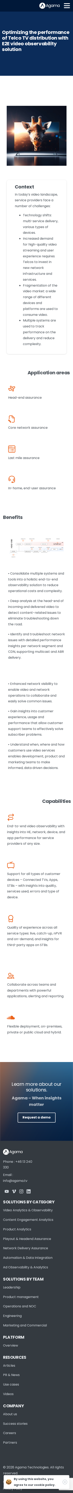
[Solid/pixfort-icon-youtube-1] (6, 1191)
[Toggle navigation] (67, 5)
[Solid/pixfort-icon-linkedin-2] (28, 1191)
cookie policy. (44, 1485)
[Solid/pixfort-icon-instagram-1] (21, 1191)
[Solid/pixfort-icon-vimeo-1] (14, 1191)
